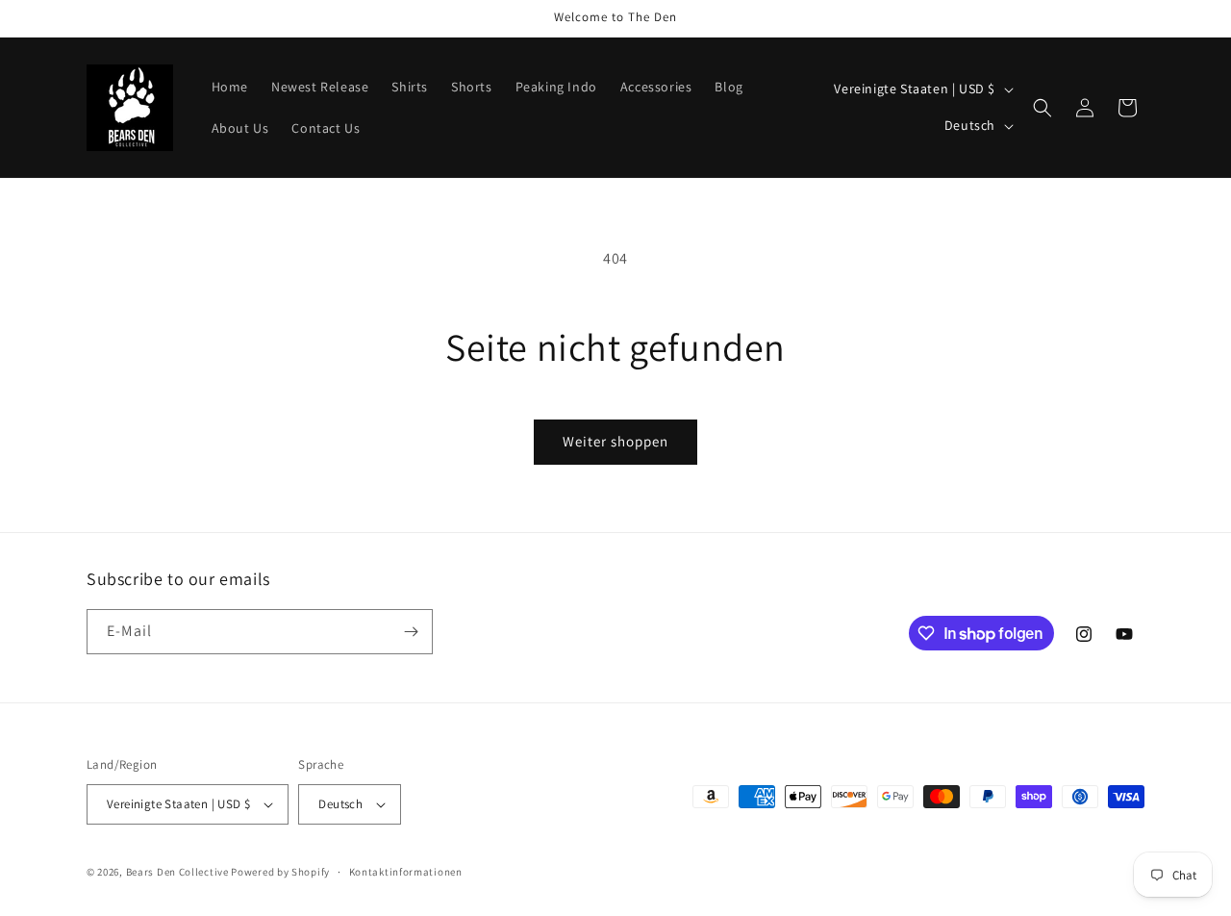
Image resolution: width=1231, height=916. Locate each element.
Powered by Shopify (280, 871)
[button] (1042, 108)
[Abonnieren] (410, 631)
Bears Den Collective (177, 871)
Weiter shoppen (615, 441)
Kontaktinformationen (406, 871)
